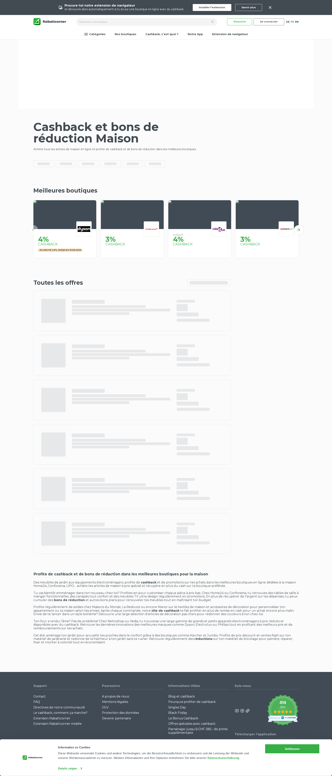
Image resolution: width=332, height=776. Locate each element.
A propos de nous (115, 696)
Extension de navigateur (230, 34)
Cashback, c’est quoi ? (161, 34)
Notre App (195, 34)
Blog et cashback (181, 696)
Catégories (97, 34)
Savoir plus (249, 7)
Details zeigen (67, 768)
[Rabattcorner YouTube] (237, 710)
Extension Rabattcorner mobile (57, 724)
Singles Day (177, 707)
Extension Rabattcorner (51, 718)
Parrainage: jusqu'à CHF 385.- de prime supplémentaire (198, 730)
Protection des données (120, 713)
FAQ (36, 702)
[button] (33, 229)
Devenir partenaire (116, 718)
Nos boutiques (125, 34)
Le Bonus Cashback (183, 718)
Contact (39, 696)
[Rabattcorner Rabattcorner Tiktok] (247, 710)
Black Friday (177, 713)
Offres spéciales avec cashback (191, 724)
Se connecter (269, 21)
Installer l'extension (212, 7)
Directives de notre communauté (59, 707)
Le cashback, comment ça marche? (60, 713)
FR (292, 21)
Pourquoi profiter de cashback (192, 702)
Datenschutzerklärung (223, 757)
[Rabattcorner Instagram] (242, 710)
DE (288, 21)
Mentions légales (115, 702)
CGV (105, 707)
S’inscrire (239, 21)
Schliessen (292, 748)
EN (297, 21)
